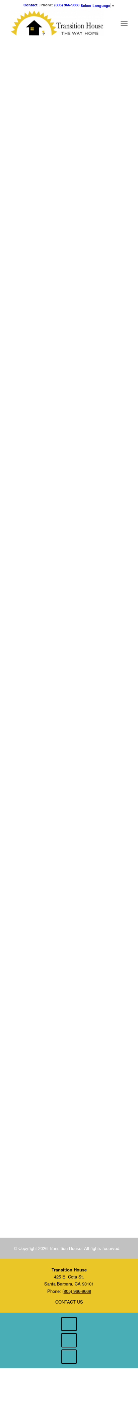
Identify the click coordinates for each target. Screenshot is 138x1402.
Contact (30, 4)
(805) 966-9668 (66, 4)
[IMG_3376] (92, 1169)
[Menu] (124, 23)
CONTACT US (69, 1302)
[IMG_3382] (22, 1169)
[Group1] (69, 1169)
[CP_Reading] (45, 1171)
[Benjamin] (69, 1199)
